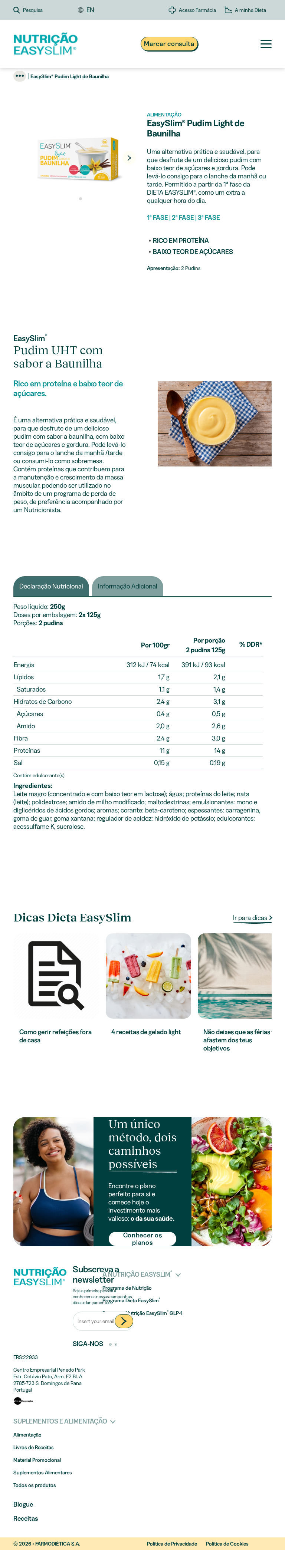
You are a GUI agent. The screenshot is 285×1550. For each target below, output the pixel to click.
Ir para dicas (251, 918)
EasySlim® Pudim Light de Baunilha (69, 76)
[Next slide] (129, 158)
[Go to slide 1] (75, 199)
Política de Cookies (227, 1543)
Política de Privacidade (172, 1543)
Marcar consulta (169, 44)
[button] (45, 10)
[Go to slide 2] (80, 198)
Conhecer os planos (142, 1238)
